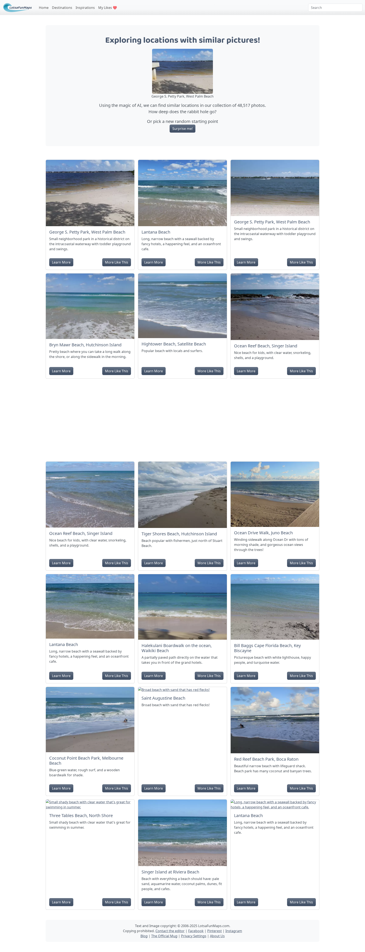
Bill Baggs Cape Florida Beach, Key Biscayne (267, 648)
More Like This (116, 262)
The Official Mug (164, 936)
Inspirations (85, 7)
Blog (144, 936)
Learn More (61, 262)
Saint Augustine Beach (163, 698)
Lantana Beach (156, 232)
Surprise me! (182, 128)
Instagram (233, 931)
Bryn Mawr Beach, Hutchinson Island (85, 345)
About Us (217, 936)
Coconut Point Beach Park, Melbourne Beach (86, 760)
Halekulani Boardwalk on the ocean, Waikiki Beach (177, 648)
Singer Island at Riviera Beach (170, 872)
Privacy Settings (193, 936)
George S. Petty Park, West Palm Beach (87, 232)
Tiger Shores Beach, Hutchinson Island (179, 534)
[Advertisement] (182, 418)
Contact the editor (170, 931)
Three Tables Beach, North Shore (81, 815)
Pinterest (214, 931)
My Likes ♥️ (107, 7)
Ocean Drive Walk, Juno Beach (263, 533)
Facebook (196, 931)
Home (44, 7)
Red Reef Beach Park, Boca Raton (266, 759)
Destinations (62, 7)
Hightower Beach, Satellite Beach (174, 344)
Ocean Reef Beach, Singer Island (265, 346)
